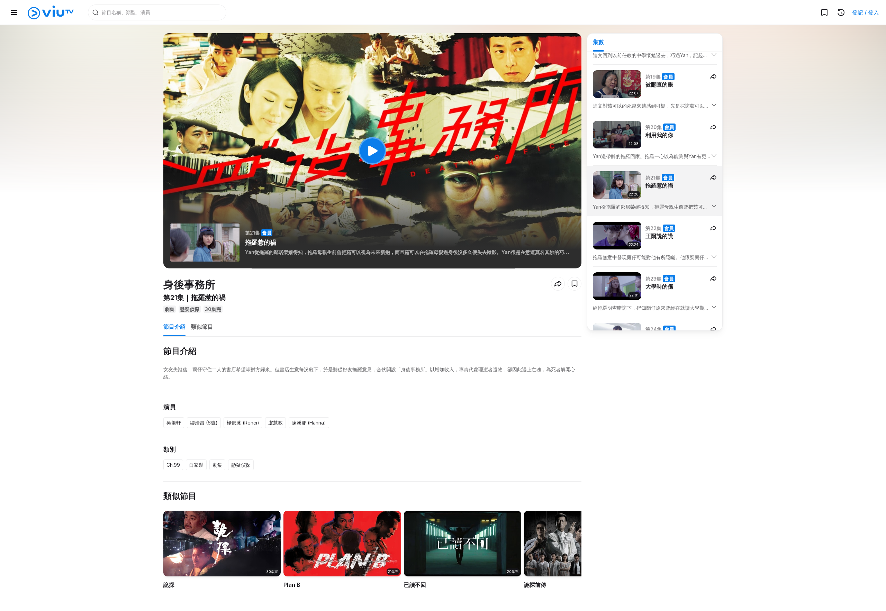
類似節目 (202, 326)
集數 (598, 41)
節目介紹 (174, 326)
